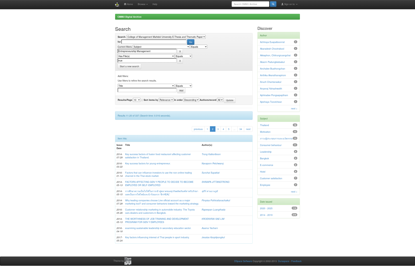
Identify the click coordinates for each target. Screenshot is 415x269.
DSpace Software (243, 261)
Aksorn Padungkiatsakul (272, 62)
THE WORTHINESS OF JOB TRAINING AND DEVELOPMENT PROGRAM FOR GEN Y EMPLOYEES (157, 220)
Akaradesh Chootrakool (272, 48)
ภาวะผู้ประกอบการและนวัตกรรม (276, 138)
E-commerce (266, 165)
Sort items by (151, 99)
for (119, 41)
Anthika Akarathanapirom (273, 75)
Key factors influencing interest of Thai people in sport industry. (157, 237)
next (248, 129)
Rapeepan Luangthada (213, 209)
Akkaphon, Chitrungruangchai (275, 55)
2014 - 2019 (266, 214)
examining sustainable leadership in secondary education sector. (158, 228)
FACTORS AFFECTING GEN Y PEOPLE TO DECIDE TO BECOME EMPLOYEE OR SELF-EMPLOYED (159, 183)
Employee (265, 185)
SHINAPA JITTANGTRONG (215, 181)
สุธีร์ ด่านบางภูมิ (210, 191)
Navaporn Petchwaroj (213, 163)
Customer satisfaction (271, 178)
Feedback (296, 261)
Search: (122, 36)
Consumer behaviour (271, 145)
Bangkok (264, 158)
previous (198, 129)
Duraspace (283, 261)
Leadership (266, 151)
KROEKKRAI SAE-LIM (213, 218)
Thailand (264, 125)
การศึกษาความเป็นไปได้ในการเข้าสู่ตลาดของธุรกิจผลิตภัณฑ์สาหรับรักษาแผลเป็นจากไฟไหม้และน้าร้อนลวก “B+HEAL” (161, 192)
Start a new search (129, 66)
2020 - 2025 (266, 208)
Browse (142, 4)
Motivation (265, 131)
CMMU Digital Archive (130, 16)
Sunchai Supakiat (210, 172)
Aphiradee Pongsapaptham (274, 95)
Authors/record (208, 99)
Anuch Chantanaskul (270, 81)
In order (178, 99)
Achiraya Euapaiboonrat (272, 42)
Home (129, 4)
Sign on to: (290, 4)
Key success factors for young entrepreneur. (148, 163)
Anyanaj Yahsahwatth (271, 88)
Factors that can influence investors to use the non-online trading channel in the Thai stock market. (158, 174)
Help (155, 4)
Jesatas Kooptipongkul (213, 237)
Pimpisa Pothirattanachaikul (216, 200)
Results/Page (125, 99)
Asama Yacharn (210, 228)
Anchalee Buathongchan (272, 68)
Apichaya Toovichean (271, 101)
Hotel (262, 171)
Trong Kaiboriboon (211, 154)
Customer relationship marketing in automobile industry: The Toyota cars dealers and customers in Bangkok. (160, 211)
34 (240, 129)
